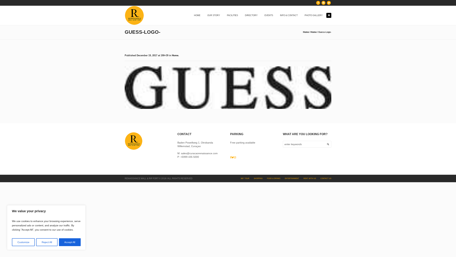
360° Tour (245, 178)
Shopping (258, 178)
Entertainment (292, 178)
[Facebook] (318, 3)
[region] (46, 227)
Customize (23, 242)
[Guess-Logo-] (228, 87)
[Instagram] (323, 3)
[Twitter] (329, 3)
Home (306, 32)
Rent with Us (310, 178)
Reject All (47, 242)
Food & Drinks (273, 178)
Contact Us (325, 178)
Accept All (69, 242)
